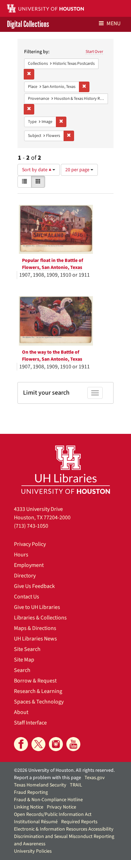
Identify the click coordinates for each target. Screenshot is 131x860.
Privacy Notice (61, 807)
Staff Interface (30, 723)
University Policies (33, 851)
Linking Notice (28, 807)
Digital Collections (28, 24)
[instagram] (56, 744)
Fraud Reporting (31, 792)
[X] (38, 744)
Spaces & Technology (39, 702)
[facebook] (21, 744)
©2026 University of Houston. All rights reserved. (64, 770)
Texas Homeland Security (40, 785)
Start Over (94, 52)
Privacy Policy (30, 544)
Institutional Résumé (36, 821)
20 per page (77, 169)
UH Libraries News (35, 639)
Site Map (24, 660)
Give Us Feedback (34, 586)
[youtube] (73, 744)
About (21, 712)
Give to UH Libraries (37, 607)
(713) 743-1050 (31, 526)
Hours (21, 555)
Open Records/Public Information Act (53, 814)
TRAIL (76, 785)
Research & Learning (38, 691)
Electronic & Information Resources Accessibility (64, 829)
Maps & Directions (35, 628)
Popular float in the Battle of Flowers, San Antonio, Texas (52, 264)
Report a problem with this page (47, 777)
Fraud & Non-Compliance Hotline (48, 799)
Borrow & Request (35, 681)
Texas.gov (95, 777)
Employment (29, 565)
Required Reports (79, 821)
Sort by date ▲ (37, 169)
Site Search (27, 649)
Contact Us (26, 597)
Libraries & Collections (40, 618)
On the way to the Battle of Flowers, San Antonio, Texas (52, 356)
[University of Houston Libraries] (65, 469)
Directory (25, 576)
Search (22, 670)
